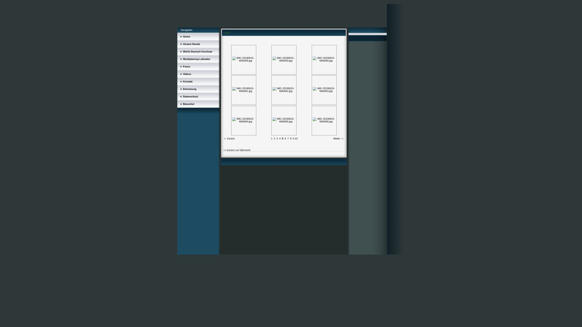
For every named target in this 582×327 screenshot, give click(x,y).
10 (296, 138)
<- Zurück (229, 138)
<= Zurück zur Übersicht (236, 150)
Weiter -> (338, 138)
